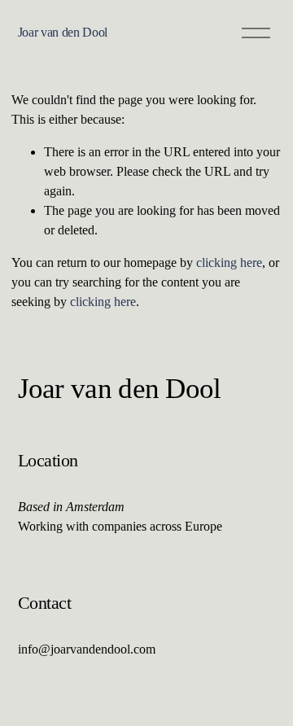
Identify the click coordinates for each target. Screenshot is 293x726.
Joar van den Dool (63, 32)
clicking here (229, 262)
